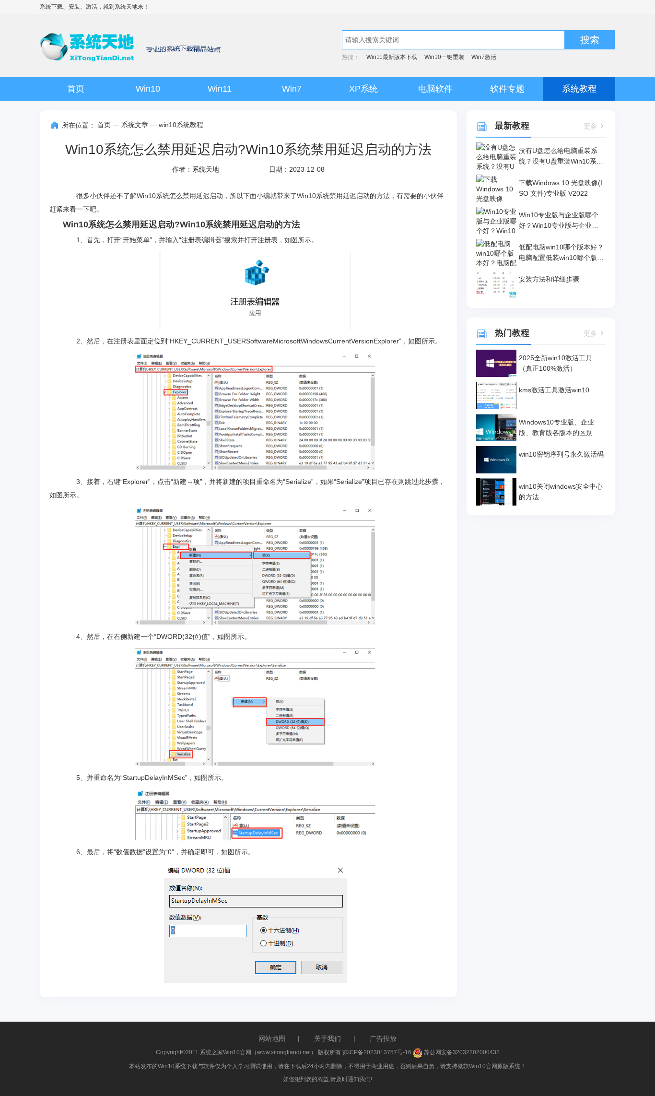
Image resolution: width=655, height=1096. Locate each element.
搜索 (589, 40)
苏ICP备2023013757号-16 (376, 1052)
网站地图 (271, 1038)
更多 (590, 126)
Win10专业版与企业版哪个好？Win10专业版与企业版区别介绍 (558, 221)
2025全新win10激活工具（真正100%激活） (555, 363)
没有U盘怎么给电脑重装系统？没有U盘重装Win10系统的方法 (561, 156)
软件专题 (507, 89)
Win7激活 (483, 57)
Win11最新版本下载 (391, 57)
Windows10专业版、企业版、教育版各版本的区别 (556, 427)
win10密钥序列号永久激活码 (561, 454)
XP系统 (363, 89)
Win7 (292, 89)
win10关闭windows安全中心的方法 (561, 492)
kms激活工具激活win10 (554, 390)
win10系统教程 (181, 125)
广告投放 (383, 1038)
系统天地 (126, 6)
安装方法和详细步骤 (549, 279)
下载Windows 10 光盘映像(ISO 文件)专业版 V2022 (560, 188)
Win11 (220, 89)
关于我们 (327, 1038)
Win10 (148, 89)
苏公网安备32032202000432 (461, 1052)
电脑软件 (435, 89)
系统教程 (579, 89)
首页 (75, 89)
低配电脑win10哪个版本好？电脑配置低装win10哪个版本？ (561, 253)
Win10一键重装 (444, 57)
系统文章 (134, 125)
